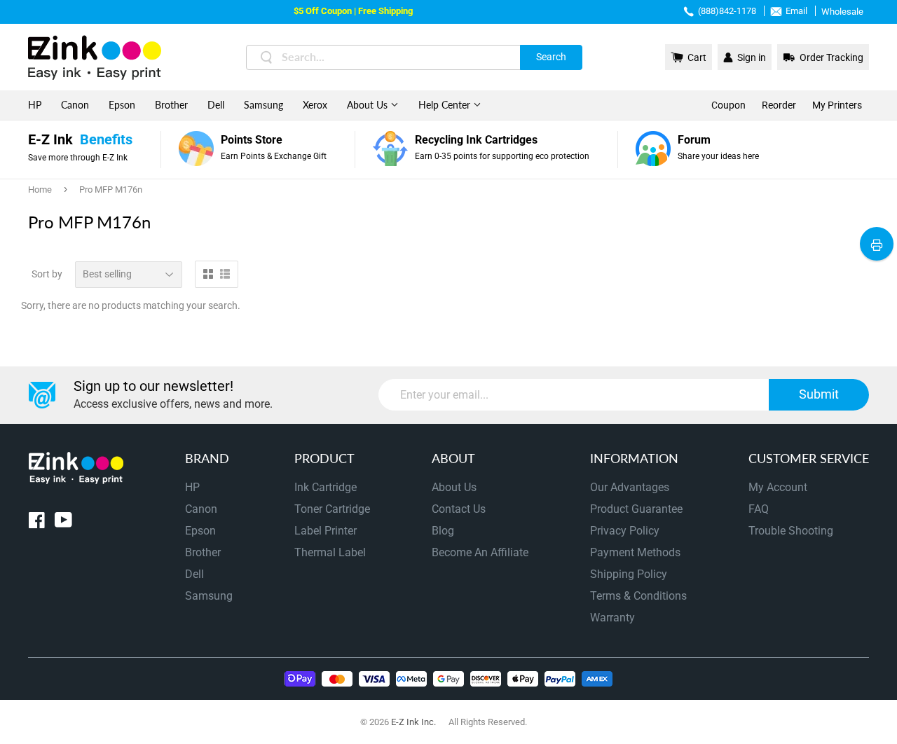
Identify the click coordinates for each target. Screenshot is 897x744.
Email (796, 11)
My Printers (837, 105)
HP (34, 105)
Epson (122, 105)
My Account (777, 487)
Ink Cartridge (325, 487)
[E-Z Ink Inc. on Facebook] (37, 523)
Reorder (779, 105)
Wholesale (842, 11)
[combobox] (414, 57)
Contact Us (459, 509)
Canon (75, 105)
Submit (819, 394)
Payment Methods (635, 552)
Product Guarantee (636, 509)
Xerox (315, 105)
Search (551, 56)
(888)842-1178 (727, 11)
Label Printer (325, 530)
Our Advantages (629, 487)
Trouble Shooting (790, 530)
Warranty (612, 617)
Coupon (728, 105)
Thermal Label (330, 552)
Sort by (47, 274)
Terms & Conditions (638, 595)
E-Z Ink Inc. (413, 722)
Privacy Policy (624, 530)
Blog (443, 530)
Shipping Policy (628, 574)
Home (40, 189)
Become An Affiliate (480, 552)
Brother (171, 105)
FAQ (758, 509)
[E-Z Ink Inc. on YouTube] (63, 523)
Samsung (263, 105)
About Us (368, 105)
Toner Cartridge (332, 509)
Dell (215, 105)
